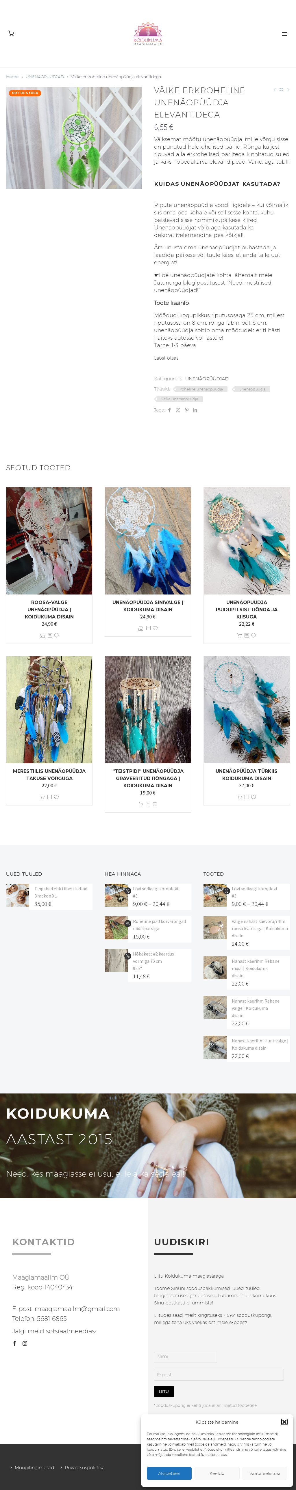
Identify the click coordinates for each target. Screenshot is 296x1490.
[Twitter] (178, 410)
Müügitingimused (34, 1467)
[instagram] (25, 1343)
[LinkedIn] (195, 410)
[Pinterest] (186, 410)
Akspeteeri (169, 1473)
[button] (284, 1422)
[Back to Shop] (281, 89)
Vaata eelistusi (264, 1473)
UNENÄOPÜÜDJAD (45, 76)
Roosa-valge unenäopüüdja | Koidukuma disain (49, 610)
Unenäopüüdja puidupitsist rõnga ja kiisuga (247, 610)
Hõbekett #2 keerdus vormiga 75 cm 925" (153, 961)
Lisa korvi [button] (239, 635)
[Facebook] (169, 410)
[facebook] (14, 1343)
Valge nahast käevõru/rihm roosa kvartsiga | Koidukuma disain (260, 928)
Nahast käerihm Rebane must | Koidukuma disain (256, 968)
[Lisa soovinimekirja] (56, 635)
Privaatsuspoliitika (85, 1467)
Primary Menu (285, 34)
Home (12, 76)
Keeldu (217, 1473)
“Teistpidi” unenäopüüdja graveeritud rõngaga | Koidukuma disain (148, 778)
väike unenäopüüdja (180, 399)
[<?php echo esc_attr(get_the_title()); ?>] (49, 635)
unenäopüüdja (252, 389)
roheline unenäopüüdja (201, 389)
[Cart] (11, 33)
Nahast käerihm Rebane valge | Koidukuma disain (256, 1008)
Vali (42, 635)
